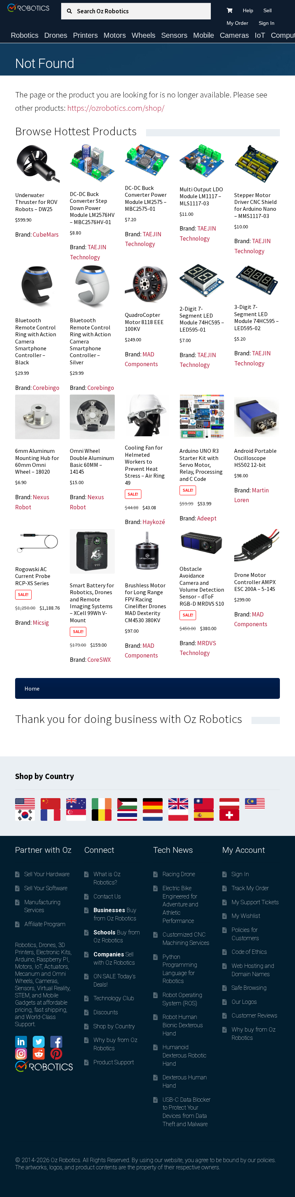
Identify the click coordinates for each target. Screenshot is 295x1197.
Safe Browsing (249, 987)
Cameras (234, 35)
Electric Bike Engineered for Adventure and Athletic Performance (180, 904)
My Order (237, 23)
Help (248, 10)
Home (32, 688)
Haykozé (153, 522)
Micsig (41, 623)
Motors (115, 35)
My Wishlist (246, 915)
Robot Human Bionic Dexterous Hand (183, 1025)
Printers (85, 35)
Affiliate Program (44, 924)
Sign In (266, 23)
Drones (55, 35)
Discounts (106, 1012)
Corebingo (46, 388)
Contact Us (107, 896)
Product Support (114, 1062)
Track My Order (250, 888)
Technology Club (114, 998)
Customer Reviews (254, 1015)
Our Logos (244, 1001)
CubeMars (46, 234)
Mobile (203, 35)
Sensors (174, 35)
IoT (260, 35)
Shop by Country (114, 1026)
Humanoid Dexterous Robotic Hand (184, 1055)
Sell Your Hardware (46, 874)
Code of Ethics (249, 951)
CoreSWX (99, 660)
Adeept (207, 518)
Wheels (143, 35)
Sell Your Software (45, 888)
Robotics (24, 35)
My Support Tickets (255, 902)
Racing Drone (179, 874)
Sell (267, 10)
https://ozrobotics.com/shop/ (115, 108)
